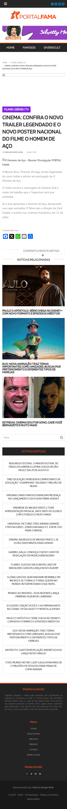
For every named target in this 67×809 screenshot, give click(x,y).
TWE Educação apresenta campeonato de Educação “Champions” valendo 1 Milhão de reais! (33, 483)
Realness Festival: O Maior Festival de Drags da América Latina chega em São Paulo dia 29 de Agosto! (33, 467)
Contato (34, 749)
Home (4, 63)
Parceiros (33, 739)
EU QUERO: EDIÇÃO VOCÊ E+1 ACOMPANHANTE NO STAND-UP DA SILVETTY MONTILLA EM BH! (33, 607)
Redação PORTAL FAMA (14, 152)
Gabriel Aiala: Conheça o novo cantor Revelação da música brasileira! (33, 554)
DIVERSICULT (52, 47)
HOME (10, 47)
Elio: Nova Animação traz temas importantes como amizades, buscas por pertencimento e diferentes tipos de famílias (31, 368)
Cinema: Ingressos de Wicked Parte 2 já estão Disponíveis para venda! (33, 541)
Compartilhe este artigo (41, 251)
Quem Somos (33, 733)
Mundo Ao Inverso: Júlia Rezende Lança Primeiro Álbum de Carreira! (33, 595)
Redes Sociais (33, 755)
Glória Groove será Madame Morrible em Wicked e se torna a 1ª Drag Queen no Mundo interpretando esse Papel (33, 580)
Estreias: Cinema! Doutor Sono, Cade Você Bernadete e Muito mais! (32, 424)
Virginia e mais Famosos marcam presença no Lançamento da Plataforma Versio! (33, 497)
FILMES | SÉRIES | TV (18, 63)
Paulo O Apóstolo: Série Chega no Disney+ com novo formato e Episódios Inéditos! (32, 312)
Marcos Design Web (43, 787)
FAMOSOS (29, 47)
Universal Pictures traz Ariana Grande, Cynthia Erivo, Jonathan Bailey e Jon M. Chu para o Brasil (33, 527)
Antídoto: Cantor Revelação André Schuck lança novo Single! (33, 652)
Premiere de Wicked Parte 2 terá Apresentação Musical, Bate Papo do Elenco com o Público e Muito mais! (33, 511)
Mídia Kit (33, 744)
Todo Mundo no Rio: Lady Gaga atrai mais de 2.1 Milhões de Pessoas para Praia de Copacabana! (33, 666)
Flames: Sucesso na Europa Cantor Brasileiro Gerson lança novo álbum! (33, 566)
